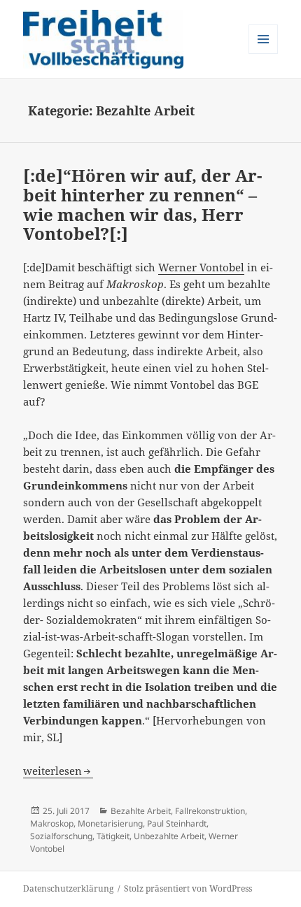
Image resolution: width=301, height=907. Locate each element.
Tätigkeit (113, 836)
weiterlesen (58, 771)
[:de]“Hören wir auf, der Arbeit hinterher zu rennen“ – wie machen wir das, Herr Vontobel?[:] (142, 204)
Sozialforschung (61, 836)
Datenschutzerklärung (68, 888)
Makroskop (52, 823)
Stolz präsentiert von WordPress (188, 888)
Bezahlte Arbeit (141, 811)
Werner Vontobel (201, 267)
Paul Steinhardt (176, 823)
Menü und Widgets (263, 53)
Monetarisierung (110, 823)
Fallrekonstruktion (210, 811)
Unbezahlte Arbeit (169, 836)
